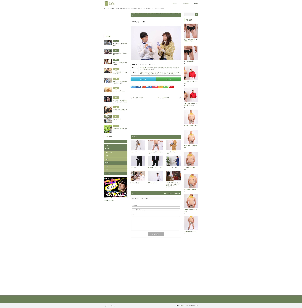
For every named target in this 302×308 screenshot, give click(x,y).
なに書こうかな (134, 152)
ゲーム (157, 72)
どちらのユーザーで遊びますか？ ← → (190, 82)
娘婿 (153, 73)
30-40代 (142, 67)
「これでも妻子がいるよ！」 (190, 231)
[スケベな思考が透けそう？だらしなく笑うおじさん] (108, 72)
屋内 (171, 67)
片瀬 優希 (146, 69)
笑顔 (172, 73)
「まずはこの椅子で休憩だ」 (172, 167)
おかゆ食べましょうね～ (136, 182)
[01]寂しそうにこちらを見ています (191, 146)
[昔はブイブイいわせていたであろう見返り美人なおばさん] (108, 81)
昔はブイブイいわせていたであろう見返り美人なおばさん (120, 82)
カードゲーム (152, 72)
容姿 (107, 159)
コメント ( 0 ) (177, 193)
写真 (107, 155)
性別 (107, 170)
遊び (175, 73)
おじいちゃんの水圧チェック (119, 90)
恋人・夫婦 (176, 67)
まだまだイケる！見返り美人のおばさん (120, 44)
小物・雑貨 (167, 67)
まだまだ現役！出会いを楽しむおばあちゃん (120, 54)
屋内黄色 (107, 163)
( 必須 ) (134, 205)
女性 (162, 67)
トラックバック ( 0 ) (168, 193)
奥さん (146, 73)
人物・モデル (109, 152)
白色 (153, 69)
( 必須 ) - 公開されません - (139, 209)
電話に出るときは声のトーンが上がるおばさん (120, 63)
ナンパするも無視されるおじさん (120, 109)
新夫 (161, 73)
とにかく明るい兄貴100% (190, 189)
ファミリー (150, 67)
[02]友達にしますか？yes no (190, 125)
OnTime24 (111, 197)
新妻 (163, 73)
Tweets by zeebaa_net (108, 200)
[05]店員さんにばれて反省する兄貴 (155, 168)
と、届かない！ (134, 167)
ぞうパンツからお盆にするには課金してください (190, 40)
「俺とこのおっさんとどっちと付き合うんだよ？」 (190, 104)
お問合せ (196, 3)
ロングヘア (173, 72)
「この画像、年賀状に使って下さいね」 (173, 152)
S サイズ (143, 79)
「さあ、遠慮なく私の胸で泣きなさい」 (155, 152)
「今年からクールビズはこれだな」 (190, 210)
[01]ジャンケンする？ (153, 182)
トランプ (162, 72)
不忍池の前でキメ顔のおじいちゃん (120, 129)
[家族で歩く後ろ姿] (108, 119)
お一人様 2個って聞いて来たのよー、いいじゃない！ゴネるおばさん (120, 102)
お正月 (141, 72)
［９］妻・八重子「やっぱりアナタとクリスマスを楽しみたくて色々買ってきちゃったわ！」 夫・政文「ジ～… (173, 185)
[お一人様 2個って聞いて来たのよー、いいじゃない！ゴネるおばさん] (108, 100)
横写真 (141, 69)
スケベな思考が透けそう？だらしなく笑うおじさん (120, 72)
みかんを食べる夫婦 (138, 97)
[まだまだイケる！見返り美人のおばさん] (108, 44)
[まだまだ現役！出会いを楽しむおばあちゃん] (108, 53)
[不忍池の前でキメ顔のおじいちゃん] (108, 129)
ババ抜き (167, 72)
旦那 (169, 73)
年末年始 (157, 73)
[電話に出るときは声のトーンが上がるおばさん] (108, 63)
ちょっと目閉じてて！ (163, 97)
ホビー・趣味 (157, 67)
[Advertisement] (155, 119)
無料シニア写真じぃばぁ (186, 305)
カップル (146, 72)
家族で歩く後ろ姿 (116, 119)
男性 (150, 69)
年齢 (107, 166)
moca (145, 67)
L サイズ (168, 79)
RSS (115, 306)
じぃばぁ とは (186, 3)
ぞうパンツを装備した (189, 61)
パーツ (106, 145)
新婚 (166, 73)
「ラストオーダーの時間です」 (190, 168)
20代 (106, 141)
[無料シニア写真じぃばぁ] (109, 3)
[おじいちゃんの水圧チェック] (108, 91)
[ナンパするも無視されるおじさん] (108, 110)
